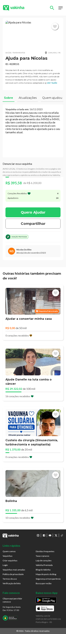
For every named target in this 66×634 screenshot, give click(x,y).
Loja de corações (44, 560)
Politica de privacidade (13, 574)
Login (5, 565)
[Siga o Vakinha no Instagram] (38, 535)
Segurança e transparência (48, 578)
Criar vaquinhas (10, 560)
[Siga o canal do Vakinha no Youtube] (50, 535)
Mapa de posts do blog (46, 574)
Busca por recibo (43, 583)
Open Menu (60, 8)
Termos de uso (10, 578)
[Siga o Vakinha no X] (56, 535)
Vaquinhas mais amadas (14, 569)
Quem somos (9, 551)
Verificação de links (12, 583)
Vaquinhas (7, 556)
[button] (33, 34)
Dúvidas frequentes (45, 551)
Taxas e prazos (42, 556)
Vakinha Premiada (44, 565)
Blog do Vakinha (43, 569)
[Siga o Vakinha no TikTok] (62, 535)
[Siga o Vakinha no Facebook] (44, 535)
